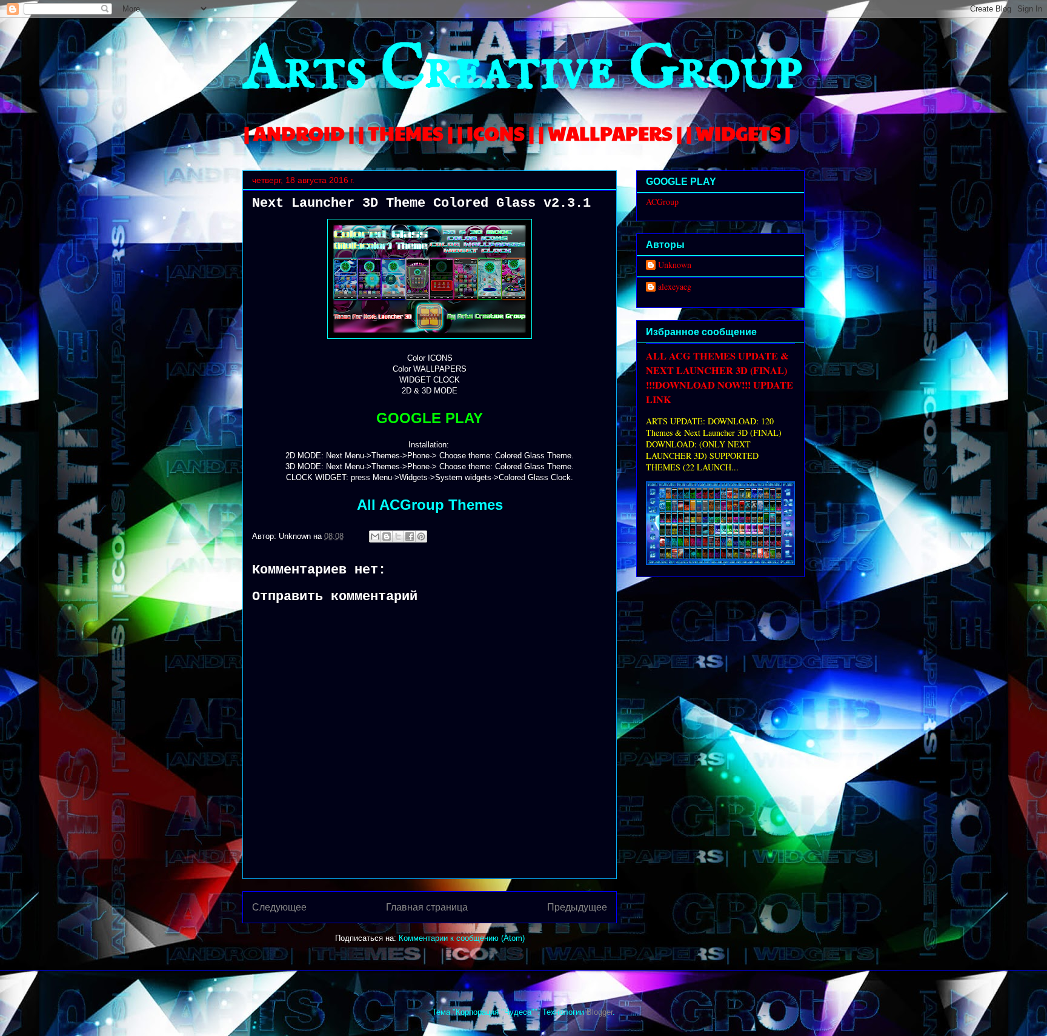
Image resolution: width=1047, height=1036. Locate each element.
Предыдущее (577, 907)
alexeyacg (674, 287)
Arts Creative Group (522, 71)
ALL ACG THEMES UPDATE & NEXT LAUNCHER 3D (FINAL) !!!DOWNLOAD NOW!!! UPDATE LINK (719, 378)
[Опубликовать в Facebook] (410, 536)
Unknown (674, 265)
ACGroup (662, 201)
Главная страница (427, 907)
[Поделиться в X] (398, 536)
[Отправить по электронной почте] (375, 536)
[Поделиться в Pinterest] (421, 536)
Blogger (600, 1012)
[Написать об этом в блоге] (387, 536)
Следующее (279, 907)
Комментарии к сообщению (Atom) (462, 938)
